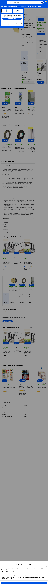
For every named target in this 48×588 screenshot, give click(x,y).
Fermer (24, 583)
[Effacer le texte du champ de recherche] (40, 2)
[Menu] (2, 3)
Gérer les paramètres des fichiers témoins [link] (23, 586)
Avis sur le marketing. (21, 577)
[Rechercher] (42, 3)
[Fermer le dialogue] (46, 564)
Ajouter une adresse (12, 18)
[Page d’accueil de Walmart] (5, 3)
